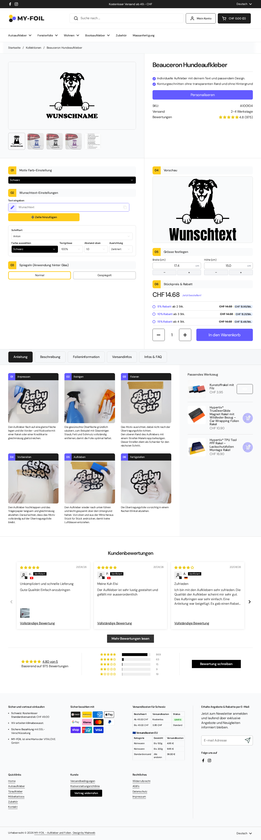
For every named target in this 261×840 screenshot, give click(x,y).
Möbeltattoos (16, 796)
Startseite (14, 47)
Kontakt (13, 807)
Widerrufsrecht (141, 781)
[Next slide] (249, 601)
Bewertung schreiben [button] (216, 664)
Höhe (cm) (223, 266)
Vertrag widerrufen (86, 793)
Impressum (139, 796)
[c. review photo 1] (25, 613)
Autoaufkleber (16, 786)
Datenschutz (140, 791)
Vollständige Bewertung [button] (37, 623)
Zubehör (13, 801)
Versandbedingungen (82, 781)
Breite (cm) (171, 266)
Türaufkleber (15, 791)
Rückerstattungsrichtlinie (85, 786)
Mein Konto (204, 18)
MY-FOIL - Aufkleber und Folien (52, 832)
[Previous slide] (11, 601)
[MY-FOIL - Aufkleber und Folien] (26, 18)
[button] (234, 18)
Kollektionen (33, 47)
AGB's (136, 786)
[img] (29, 567)
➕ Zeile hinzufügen (44, 217)
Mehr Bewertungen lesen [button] (130, 638)
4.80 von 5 (50, 661)
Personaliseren (203, 94)
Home (11, 781)
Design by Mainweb (83, 832)
